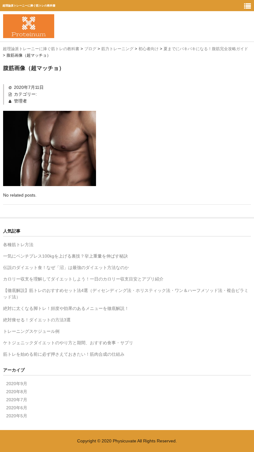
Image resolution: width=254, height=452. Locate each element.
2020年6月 (16, 407)
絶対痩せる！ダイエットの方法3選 (37, 319)
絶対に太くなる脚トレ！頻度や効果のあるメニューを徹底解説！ (66, 308)
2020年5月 (16, 415)
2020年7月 (16, 399)
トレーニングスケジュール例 (31, 331)
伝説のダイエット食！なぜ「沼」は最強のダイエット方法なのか (66, 267)
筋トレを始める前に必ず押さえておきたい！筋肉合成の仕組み (64, 354)
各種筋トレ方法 (18, 244)
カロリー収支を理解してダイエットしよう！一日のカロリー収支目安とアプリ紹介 (83, 278)
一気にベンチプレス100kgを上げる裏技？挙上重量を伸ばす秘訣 (65, 256)
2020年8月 (16, 391)
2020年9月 (16, 383)
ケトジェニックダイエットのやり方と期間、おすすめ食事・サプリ (68, 342)
